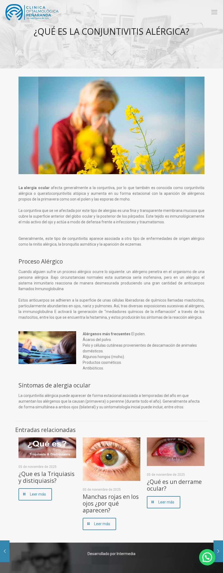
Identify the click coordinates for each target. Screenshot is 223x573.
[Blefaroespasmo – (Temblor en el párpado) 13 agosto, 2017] (218, 551)
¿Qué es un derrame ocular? (174, 485)
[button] (207, 557)
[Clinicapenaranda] (31, 12)
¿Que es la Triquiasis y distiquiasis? (46, 477)
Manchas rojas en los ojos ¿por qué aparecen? (111, 503)
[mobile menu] (214, 12)
